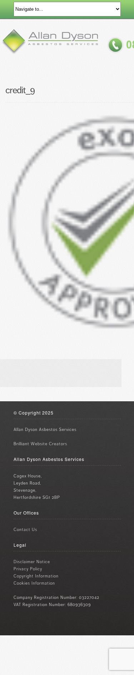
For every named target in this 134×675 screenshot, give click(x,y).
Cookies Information (34, 583)
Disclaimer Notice (32, 562)
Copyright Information (36, 576)
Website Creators (49, 444)
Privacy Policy (28, 569)
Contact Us (25, 529)
